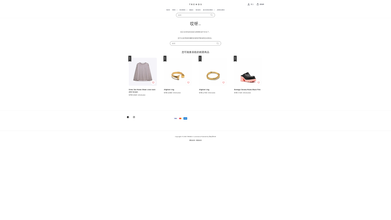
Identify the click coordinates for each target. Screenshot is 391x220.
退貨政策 (199, 140)
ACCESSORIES (208, 10)
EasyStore (212, 136)
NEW (168, 10)
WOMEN (182, 10)
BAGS (191, 10)
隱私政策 (192, 140)
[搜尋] (211, 15)
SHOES (198, 10)
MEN (174, 10)
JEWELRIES (221, 10)
